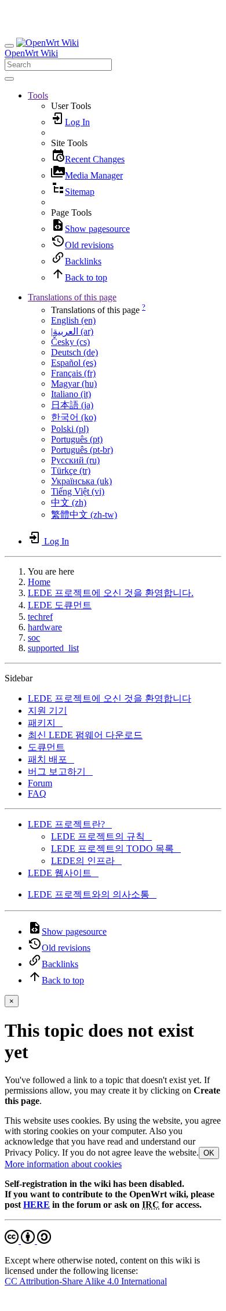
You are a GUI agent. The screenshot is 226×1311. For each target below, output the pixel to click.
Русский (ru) (75, 460)
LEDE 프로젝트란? (70, 824)
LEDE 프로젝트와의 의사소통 (92, 894)
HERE (36, 1205)
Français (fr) (73, 373)
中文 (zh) (68, 502)
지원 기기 (47, 711)
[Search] (9, 79)
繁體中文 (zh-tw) (84, 515)
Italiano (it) (71, 394)
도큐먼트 (46, 747)
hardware (45, 627)
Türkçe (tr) (70, 470)
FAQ (37, 793)
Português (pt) (77, 439)
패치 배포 (51, 759)
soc (34, 637)
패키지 (45, 723)
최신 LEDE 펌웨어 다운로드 (85, 735)
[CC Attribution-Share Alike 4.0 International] (28, 1240)
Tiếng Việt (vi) (77, 491)
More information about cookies (63, 1164)
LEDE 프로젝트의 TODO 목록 (116, 849)
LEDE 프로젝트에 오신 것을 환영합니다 (109, 698)
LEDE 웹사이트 (63, 873)
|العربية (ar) (72, 331)
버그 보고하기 (60, 771)
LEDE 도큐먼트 (60, 605)
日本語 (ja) (72, 405)
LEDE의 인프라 (86, 861)
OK (208, 1153)
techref (40, 617)
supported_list (53, 648)
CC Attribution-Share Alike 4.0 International (86, 1281)
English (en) (73, 320)
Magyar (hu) (74, 383)
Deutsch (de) (74, 352)
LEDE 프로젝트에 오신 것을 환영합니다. (111, 593)
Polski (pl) (70, 429)
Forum (40, 783)
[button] (38, 95)
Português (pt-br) (82, 450)
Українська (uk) (81, 481)
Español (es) (73, 363)
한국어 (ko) (73, 417)
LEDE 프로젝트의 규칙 (101, 836)
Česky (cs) (70, 342)
